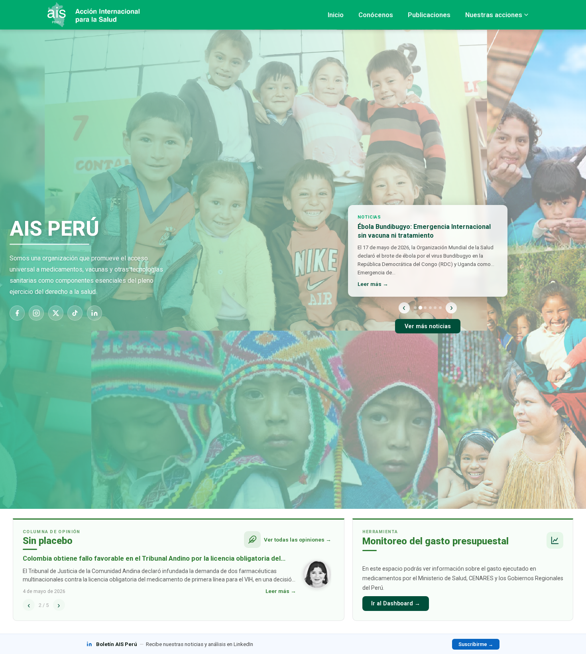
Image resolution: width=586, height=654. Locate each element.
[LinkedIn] (94, 313)
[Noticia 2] (420, 307)
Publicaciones (429, 15)
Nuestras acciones (493, 15)
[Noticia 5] (435, 307)
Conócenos (375, 15)
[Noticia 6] (440, 307)
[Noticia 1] (415, 307)
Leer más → (373, 284)
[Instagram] (36, 313)
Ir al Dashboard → (395, 603)
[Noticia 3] (425, 307)
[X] (55, 313)
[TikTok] (75, 313)
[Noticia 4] (430, 307)
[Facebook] (17, 313)
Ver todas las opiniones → (297, 539)
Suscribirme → (475, 644)
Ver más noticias (428, 326)
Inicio (336, 15)
